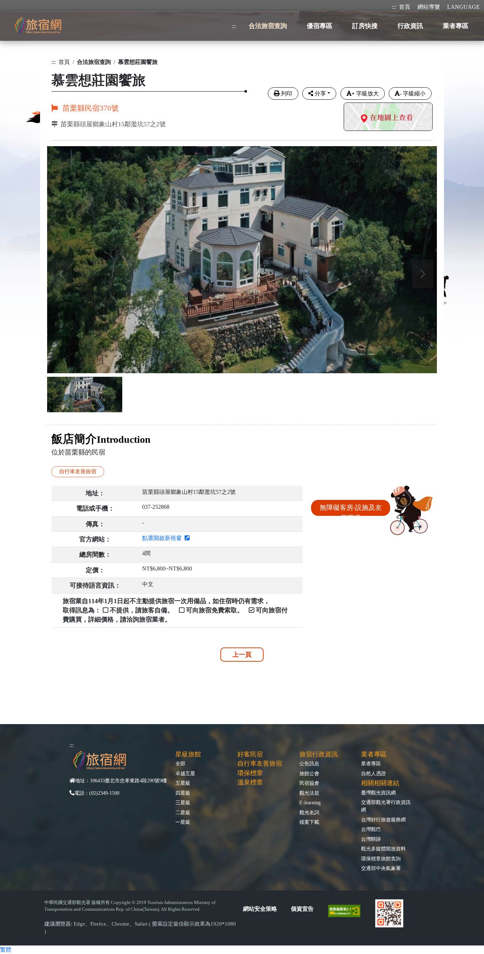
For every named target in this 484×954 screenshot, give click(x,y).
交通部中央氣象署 (381, 868)
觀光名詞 (309, 812)
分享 (320, 93)
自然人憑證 (373, 773)
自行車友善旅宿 (259, 763)
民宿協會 (309, 783)
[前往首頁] (38, 26)
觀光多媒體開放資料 (383, 848)
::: (394, 7)
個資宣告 (302, 909)
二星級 (182, 812)
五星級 (182, 783)
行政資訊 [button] (410, 25)
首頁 (404, 7)
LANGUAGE (463, 7)
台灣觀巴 (371, 829)
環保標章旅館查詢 (381, 858)
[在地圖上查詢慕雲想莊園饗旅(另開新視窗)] (388, 118)
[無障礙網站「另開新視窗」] (347, 910)
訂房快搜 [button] (365, 25)
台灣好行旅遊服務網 (383, 819)
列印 (286, 93)
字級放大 (365, 93)
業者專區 (371, 763)
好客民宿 (250, 754)
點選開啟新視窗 (163, 538)
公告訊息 (309, 763)
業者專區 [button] (455, 25)
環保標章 (250, 773)
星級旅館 (188, 754)
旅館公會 (309, 773)
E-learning (310, 802)
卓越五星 (185, 773)
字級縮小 (413, 93)
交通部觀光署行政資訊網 (386, 805)
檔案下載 (309, 822)
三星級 (182, 802)
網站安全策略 (260, 909)
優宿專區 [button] (319, 25)
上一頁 (242, 654)
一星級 (182, 822)
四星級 (182, 793)
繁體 (5, 950)
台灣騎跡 (371, 839)
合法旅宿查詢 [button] (268, 25)
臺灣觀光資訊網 (378, 792)
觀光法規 (309, 793)
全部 (180, 763)
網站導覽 (428, 7)
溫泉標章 (250, 782)
